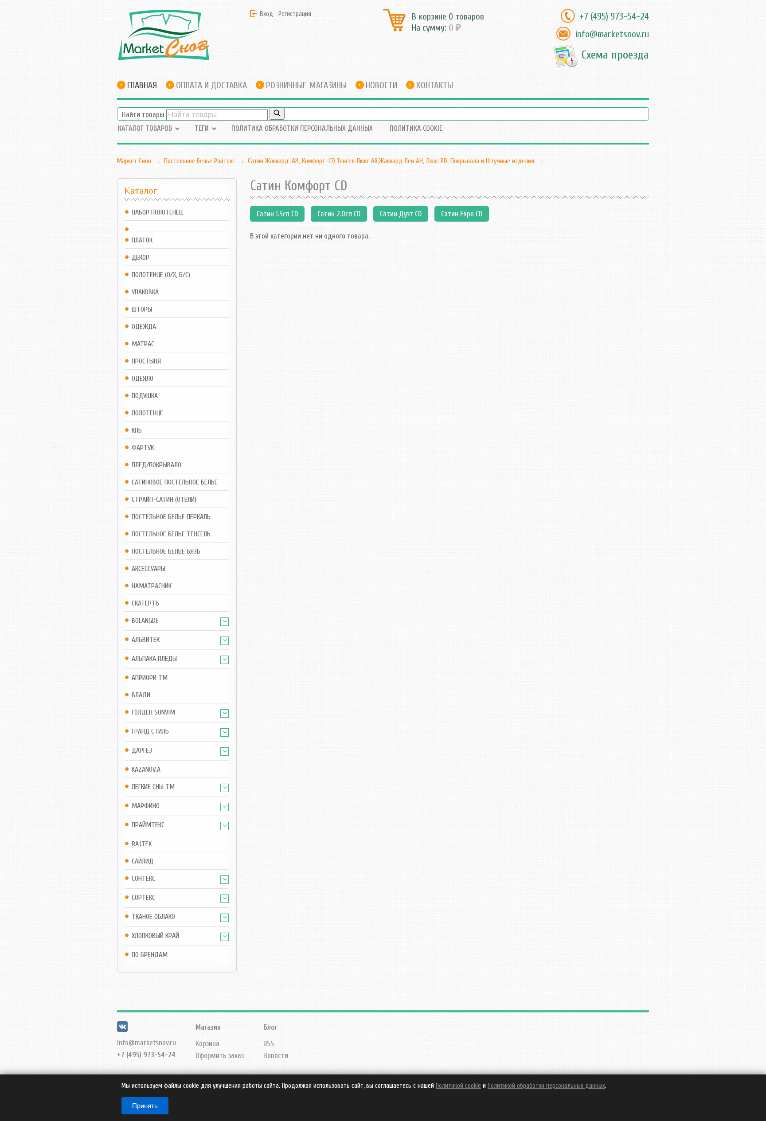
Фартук (143, 448)
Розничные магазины (306, 85)
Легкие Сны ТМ (153, 787)
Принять (145, 1105)
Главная (142, 85)
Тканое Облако (153, 917)
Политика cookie (416, 128)
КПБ (137, 430)
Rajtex (142, 844)
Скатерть (145, 603)
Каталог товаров (145, 128)
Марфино (146, 806)
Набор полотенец (157, 212)
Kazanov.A (146, 769)
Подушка (145, 396)
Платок (142, 240)
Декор (140, 257)
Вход (266, 14)
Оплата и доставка (211, 85)
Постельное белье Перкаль (171, 517)
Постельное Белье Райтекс (199, 161)
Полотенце (147, 413)
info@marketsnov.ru (612, 34)
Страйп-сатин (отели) (164, 499)
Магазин (208, 1027)
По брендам (150, 955)
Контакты (434, 85)
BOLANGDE (145, 620)
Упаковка (145, 292)
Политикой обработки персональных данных (546, 1086)
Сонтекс (143, 878)
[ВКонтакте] (122, 1029)
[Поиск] (277, 114)
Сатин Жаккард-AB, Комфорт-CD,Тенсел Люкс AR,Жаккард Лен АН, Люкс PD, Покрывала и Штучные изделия (391, 161)
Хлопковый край (155, 936)
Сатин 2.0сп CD (338, 214)
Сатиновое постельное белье (175, 482)
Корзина (207, 1043)
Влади (141, 695)
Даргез (142, 750)
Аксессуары (148, 569)
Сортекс (143, 897)
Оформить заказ (219, 1055)
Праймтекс (148, 825)
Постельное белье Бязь (166, 551)
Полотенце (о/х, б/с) (161, 275)
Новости (381, 85)
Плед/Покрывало (156, 465)
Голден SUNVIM (153, 712)
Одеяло (142, 378)
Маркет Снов (134, 161)
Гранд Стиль (150, 731)
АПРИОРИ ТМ (150, 678)
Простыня (146, 361)
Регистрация (294, 14)
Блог (270, 1027)
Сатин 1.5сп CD (277, 214)
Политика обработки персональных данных (302, 128)
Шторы (142, 309)
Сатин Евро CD (461, 214)
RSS (268, 1043)
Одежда (144, 327)
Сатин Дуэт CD (401, 214)
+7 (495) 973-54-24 (614, 16)
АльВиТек (146, 640)
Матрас (143, 344)
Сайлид (142, 861)
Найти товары (143, 114)
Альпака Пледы (154, 659)
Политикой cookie (458, 1086)
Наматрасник (152, 586)
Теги (202, 128)
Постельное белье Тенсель (171, 534)
